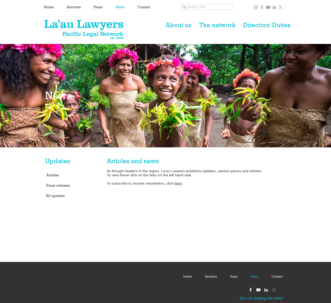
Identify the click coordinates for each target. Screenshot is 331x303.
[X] (280, 7)
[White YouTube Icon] (258, 289)
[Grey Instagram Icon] (255, 7)
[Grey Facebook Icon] (262, 7)
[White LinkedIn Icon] (266, 289)
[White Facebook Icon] (250, 289)
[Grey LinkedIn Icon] (274, 7)
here (178, 183)
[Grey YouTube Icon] (268, 7)
